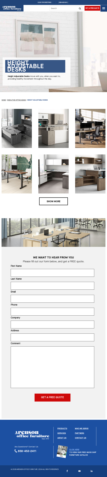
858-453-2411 (27, 451)
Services (61, 433)
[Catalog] (62, 457)
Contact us (80, 438)
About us (61, 438)
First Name (16, 266)
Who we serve (81, 429)
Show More (53, 201)
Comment (15, 343)
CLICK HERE (74, 450)
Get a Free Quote (92, 8)
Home (4, 100)
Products (62, 429)
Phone (14, 305)
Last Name (16, 279)
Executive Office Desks (16, 100)
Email (13, 292)
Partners (79, 433)
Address (15, 330)
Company (15, 318)
